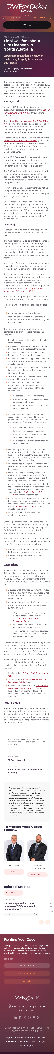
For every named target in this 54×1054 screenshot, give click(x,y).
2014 (22, 506)
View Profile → (14, 872)
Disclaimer (11, 1042)
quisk (39, 1031)
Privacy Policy (27, 1042)
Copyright (43, 1042)
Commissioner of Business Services (20, 140)
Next (47, 922)
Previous (41, 922)
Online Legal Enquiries (27, 973)
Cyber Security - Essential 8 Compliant (26, 1038)
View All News (12, 893)
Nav (25, 25)
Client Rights (27, 1046)
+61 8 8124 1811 (15, 17)
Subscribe (27, 981)
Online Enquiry (39, 17)
